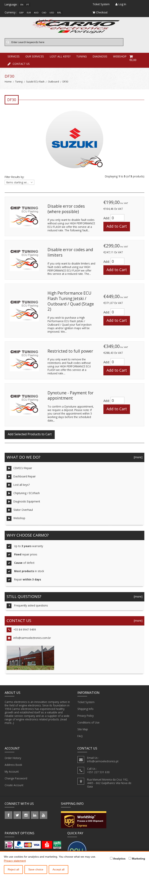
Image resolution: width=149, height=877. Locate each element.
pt (27, 4)
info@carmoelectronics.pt (102, 761)
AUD (36, 12)
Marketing (138, 858)
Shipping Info (85, 709)
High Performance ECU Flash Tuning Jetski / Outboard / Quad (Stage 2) (71, 301)
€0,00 (132, 60)
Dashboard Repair (24, 476)
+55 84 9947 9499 (24, 629)
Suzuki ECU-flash (35, 81)
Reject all (13, 869)
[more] (137, 457)
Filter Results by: (14, 177)
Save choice (35, 869)
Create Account (14, 785)
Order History (13, 758)
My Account (12, 771)
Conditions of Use (88, 722)
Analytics (119, 858)
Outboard (53, 81)
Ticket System (85, 702)
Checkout (101, 12)
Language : (11, 4)
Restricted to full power (70, 351)
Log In (122, 4)
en (21, 4)
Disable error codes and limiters (70, 252)
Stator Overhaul (23, 510)
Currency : (11, 12)
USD (51, 12)
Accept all (58, 869)
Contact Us (21, 64)
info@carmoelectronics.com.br (32, 638)
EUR (29, 12)
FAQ (80, 736)
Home (8, 81)
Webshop (19, 518)
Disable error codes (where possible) (66, 208)
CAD (44, 12)
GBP (21, 12)
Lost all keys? (21, 485)
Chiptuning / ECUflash (26, 493)
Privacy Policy (85, 715)
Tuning (19, 81)
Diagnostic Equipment (26, 501)
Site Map (82, 729)
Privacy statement (15, 860)
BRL (59, 12)
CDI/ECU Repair (22, 468)
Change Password (16, 778)
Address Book (13, 765)
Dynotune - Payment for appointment (71, 395)
